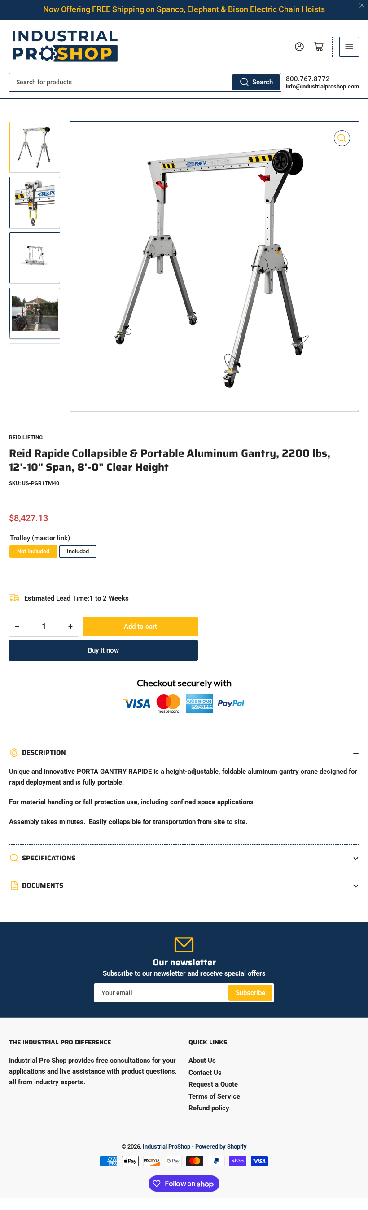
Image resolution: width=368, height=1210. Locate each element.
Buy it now (103, 650)
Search (262, 82)
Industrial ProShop (166, 1146)
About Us (202, 1061)
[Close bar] (362, 5)
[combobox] (145, 82)
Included (78, 551)
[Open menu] (349, 47)
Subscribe (250, 993)
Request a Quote (213, 1084)
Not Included (33, 551)
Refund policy (208, 1108)
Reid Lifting (26, 437)
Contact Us (205, 1073)
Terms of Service (214, 1096)
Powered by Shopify (221, 1146)
